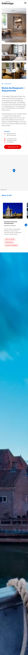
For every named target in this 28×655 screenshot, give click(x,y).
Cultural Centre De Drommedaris (10, 222)
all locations (7, 84)
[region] (14, 173)
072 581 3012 (10, 142)
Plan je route (12, 147)
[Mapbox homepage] (3, 189)
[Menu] (25, 3)
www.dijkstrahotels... (12, 139)
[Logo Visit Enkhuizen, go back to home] (8, 3)
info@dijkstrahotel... (12, 140)
